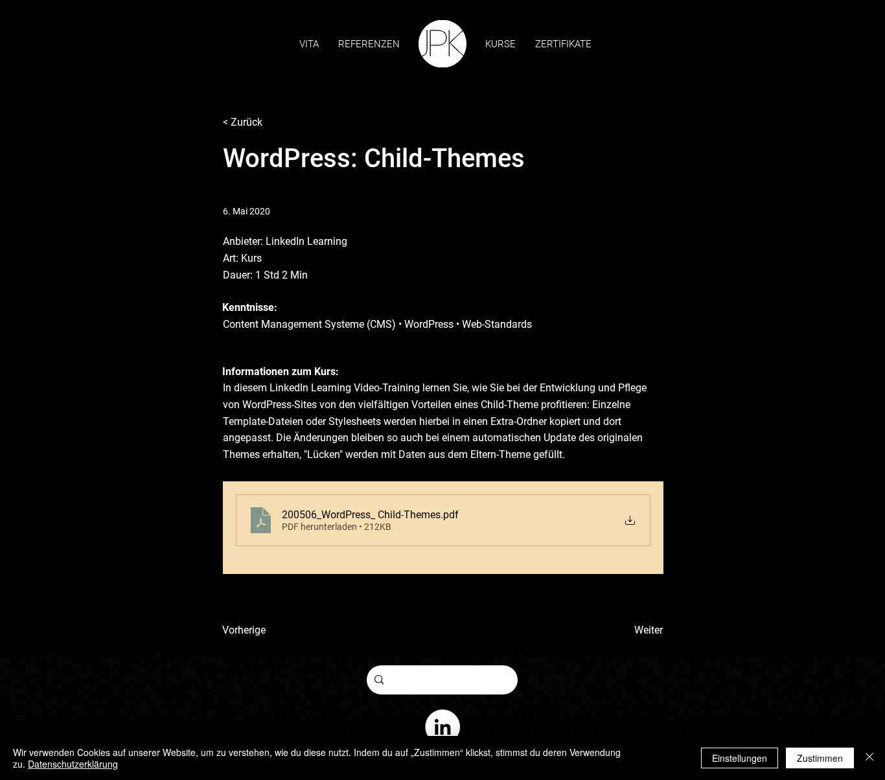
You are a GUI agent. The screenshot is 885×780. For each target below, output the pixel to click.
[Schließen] (869, 758)
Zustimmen (820, 757)
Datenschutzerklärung (73, 763)
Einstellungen (739, 757)
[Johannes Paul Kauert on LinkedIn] (442, 726)
